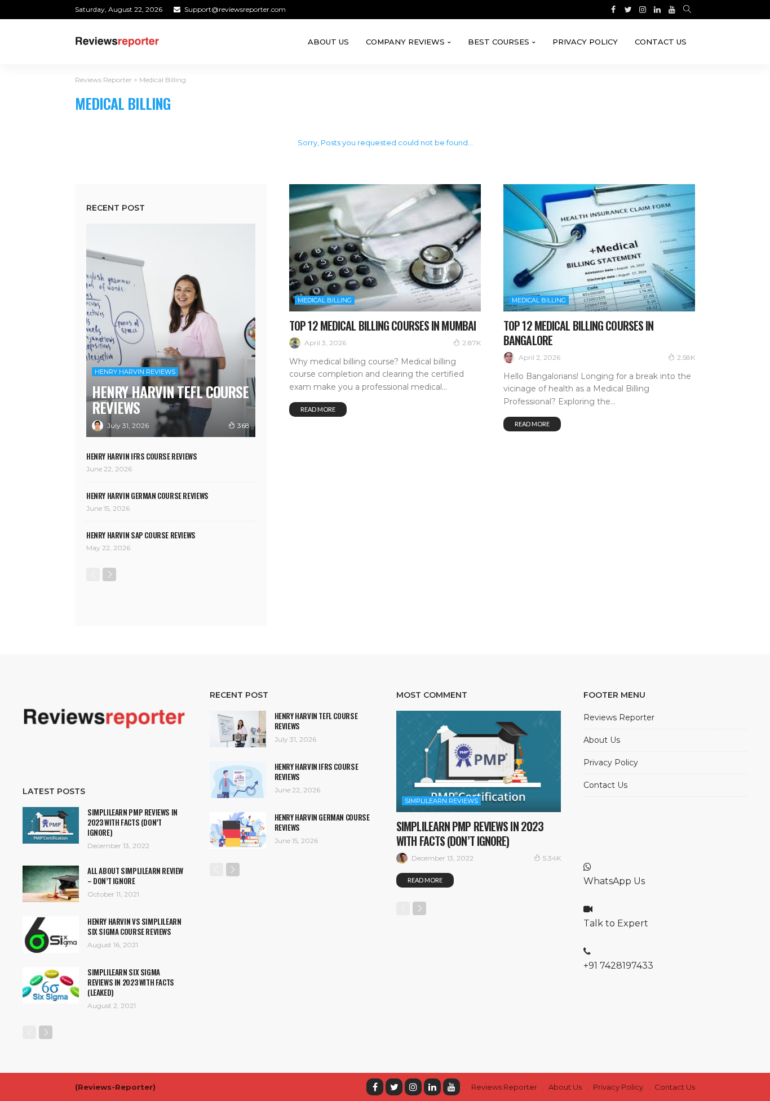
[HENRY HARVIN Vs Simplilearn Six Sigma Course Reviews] (51, 934)
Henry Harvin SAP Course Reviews (141, 535)
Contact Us (661, 41)
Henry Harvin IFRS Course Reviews (141, 456)
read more (317, 409)
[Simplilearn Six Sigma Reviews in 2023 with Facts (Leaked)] (51, 985)
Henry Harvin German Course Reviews (147, 495)
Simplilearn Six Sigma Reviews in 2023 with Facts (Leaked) (130, 982)
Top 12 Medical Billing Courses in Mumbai (382, 325)
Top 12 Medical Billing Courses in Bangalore (578, 333)
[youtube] (451, 1086)
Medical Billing (325, 300)
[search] (687, 9)
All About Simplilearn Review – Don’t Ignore (135, 875)
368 (243, 425)
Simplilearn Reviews (441, 801)
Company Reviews (405, 41)
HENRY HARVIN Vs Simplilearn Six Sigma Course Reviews (134, 926)
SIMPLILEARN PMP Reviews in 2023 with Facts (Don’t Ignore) (132, 822)
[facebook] (374, 1086)
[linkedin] (432, 1086)
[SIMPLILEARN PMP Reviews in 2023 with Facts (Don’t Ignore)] (51, 825)
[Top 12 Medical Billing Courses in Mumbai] (385, 247)
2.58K (686, 357)
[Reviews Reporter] (117, 42)
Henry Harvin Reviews (135, 372)
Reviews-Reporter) (117, 1086)
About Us (328, 41)
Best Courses (498, 41)
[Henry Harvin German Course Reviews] (238, 830)
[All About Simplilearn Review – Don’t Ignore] (51, 884)
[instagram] (413, 1086)
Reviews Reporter (618, 717)
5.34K (552, 858)
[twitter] (394, 1086)
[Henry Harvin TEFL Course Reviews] (170, 330)
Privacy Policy (585, 41)
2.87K (471, 342)
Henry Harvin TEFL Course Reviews (170, 399)
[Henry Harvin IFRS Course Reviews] (238, 779)
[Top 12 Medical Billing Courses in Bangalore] (599, 247)
